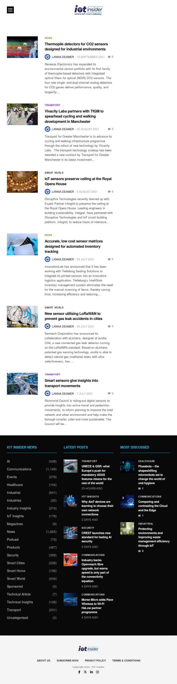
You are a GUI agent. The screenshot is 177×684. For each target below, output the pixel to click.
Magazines (15, 523)
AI (8, 461)
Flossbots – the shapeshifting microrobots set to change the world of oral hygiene (151, 474)
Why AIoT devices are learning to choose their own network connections (97, 507)
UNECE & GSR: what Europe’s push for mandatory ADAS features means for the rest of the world (97, 474)
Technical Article (19, 594)
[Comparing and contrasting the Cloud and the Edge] (127, 501)
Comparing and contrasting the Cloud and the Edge (152, 505)
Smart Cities (16, 562)
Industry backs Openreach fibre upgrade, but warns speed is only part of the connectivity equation (95, 570)
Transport (52, 105)
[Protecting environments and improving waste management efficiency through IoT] (127, 528)
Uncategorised (17, 617)
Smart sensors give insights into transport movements (71, 383)
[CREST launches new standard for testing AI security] (70, 532)
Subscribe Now (67, 660)
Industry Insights (19, 508)
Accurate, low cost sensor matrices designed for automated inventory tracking (74, 246)
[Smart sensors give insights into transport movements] (22, 383)
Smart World (54, 173)
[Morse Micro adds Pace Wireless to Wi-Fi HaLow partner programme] (70, 599)
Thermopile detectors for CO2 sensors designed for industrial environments (76, 46)
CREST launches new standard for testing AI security (97, 537)
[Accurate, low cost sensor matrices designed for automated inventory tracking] (22, 244)
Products (13, 547)
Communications (19, 469)
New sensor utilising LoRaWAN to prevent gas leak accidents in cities (73, 316)
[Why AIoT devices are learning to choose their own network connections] (70, 501)
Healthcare (15, 484)
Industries (14, 500)
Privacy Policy (95, 660)
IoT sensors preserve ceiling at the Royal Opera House (78, 181)
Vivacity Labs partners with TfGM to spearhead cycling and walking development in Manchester (74, 116)
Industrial (13, 492)
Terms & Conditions (126, 660)
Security (13, 555)
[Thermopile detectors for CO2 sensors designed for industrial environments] (22, 47)
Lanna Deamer (63, 57)
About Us (43, 660)
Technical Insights (20, 602)
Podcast (13, 539)
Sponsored (15, 586)
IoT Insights (15, 515)
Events (12, 476)
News (48, 38)
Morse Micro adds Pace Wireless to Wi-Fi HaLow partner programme (97, 605)
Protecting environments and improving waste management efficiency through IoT (154, 537)
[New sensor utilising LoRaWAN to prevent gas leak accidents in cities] (22, 317)
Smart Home (16, 570)
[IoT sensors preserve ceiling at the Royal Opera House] (22, 182)
